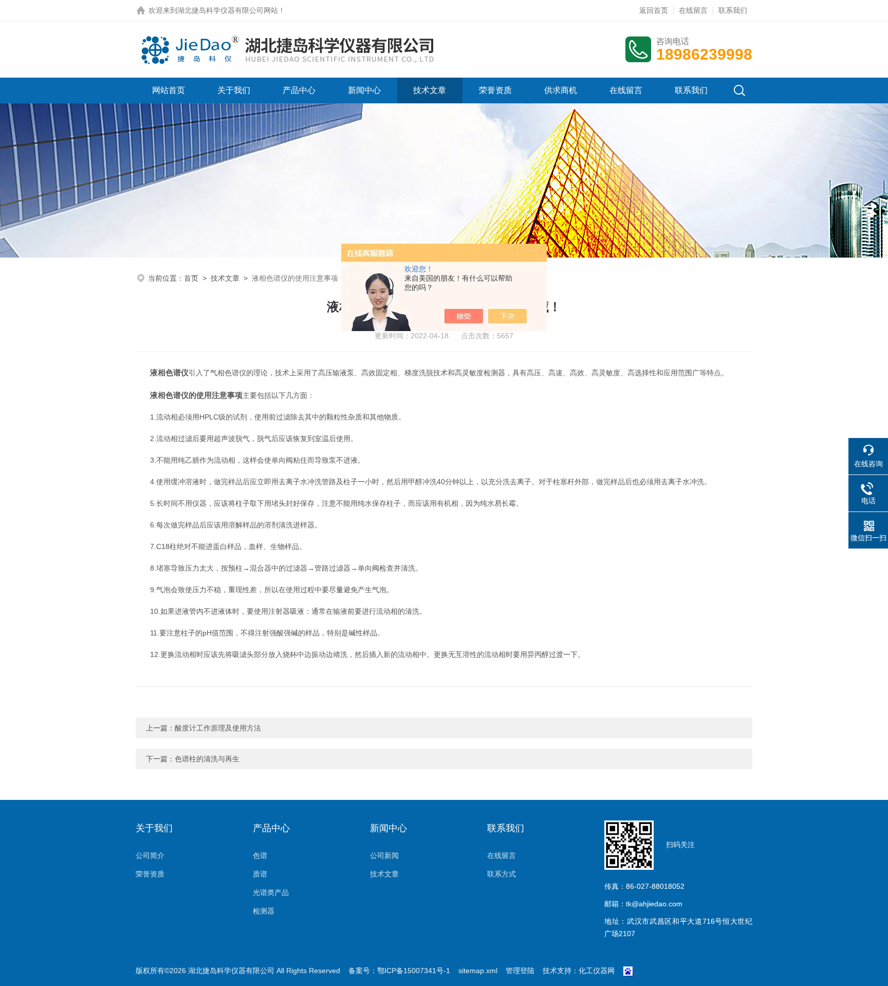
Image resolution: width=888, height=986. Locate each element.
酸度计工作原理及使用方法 (218, 728)
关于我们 (233, 90)
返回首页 (653, 10)
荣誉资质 (495, 90)
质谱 (260, 874)
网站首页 (168, 90)
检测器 (263, 911)
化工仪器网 (597, 970)
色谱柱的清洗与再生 (207, 759)
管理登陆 (520, 970)
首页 (191, 278)
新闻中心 (364, 90)
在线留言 (693, 10)
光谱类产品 (271, 892)
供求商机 (560, 90)
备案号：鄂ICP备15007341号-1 (399, 970)
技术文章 (429, 90)
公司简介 (150, 855)
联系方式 (501, 874)
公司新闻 (384, 855)
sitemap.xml (477, 970)
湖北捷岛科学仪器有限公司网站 (227, 10)
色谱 (260, 855)
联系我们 (732, 10)
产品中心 (299, 90)
